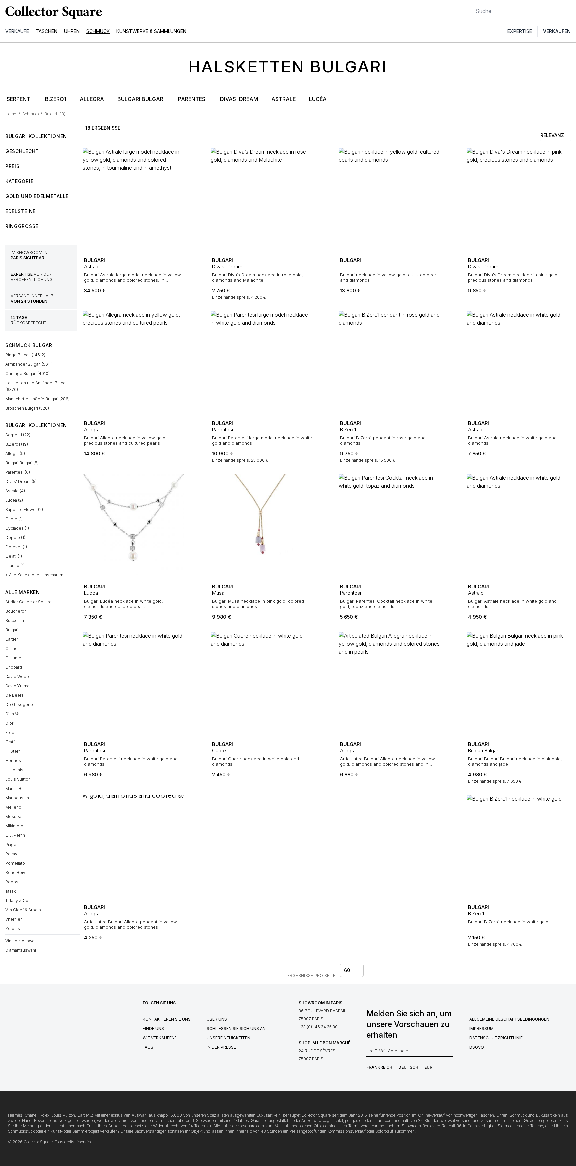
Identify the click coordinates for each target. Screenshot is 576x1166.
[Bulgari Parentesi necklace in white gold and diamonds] (133, 682)
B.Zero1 (55, 99)
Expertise (519, 31)
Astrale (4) (15, 490)
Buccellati (14, 620)
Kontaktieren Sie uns (167, 1019)
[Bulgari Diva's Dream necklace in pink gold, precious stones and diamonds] (517, 198)
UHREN (72, 31)
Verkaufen (557, 31)
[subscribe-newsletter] (450, 1052)
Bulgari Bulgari (141, 99)
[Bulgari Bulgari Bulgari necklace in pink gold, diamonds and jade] (517, 682)
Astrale (283, 99)
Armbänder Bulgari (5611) (29, 364)
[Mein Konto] (568, 12)
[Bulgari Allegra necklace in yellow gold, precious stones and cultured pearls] (133, 361)
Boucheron (16, 611)
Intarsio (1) (15, 565)
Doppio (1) (15, 537)
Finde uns (153, 1028)
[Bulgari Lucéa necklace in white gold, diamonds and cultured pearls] (133, 524)
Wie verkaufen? (160, 1037)
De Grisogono (19, 704)
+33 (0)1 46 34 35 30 (318, 1026)
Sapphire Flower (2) (24, 509)
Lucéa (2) (14, 500)
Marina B (13, 788)
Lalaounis (14, 769)
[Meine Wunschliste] (540, 12)
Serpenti (19, 99)
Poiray (11, 853)
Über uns (217, 1019)
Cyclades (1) (17, 528)
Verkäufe (17, 31)
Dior (9, 723)
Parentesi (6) (17, 472)
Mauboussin (17, 797)
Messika (13, 816)
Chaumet (14, 657)
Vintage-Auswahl (21, 940)
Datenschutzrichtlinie (496, 1037)
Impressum (481, 1028)
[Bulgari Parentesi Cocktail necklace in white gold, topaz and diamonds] (389, 524)
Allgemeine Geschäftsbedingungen (509, 1019)
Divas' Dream (239, 99)
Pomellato (15, 863)
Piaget (11, 844)
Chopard (13, 667)
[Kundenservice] (526, 12)
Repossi (13, 881)
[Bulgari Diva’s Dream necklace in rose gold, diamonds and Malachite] (261, 198)
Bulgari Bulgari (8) (22, 462)
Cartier (11, 639)
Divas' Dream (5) (21, 481)
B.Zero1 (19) (16, 444)
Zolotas (12, 928)
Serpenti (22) (17, 434)
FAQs (148, 1047)
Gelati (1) (13, 556)
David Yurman (18, 685)
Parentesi (192, 99)
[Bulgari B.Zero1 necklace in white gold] (517, 845)
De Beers (14, 695)
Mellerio (13, 807)
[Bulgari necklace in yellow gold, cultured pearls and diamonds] (389, 198)
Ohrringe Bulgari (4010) (27, 373)
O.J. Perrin (15, 835)
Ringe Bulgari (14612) (25, 354)
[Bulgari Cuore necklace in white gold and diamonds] (261, 682)
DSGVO (476, 1047)
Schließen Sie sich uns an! (237, 1028)
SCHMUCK (98, 31)
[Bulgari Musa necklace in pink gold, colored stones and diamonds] (261, 524)
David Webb (17, 676)
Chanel (12, 648)
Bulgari (11, 629)
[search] (470, 8)
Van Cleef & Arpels (23, 909)
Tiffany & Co (16, 900)
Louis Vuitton (18, 779)
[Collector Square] (52, 12)
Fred (9, 732)
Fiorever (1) (16, 546)
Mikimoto (14, 825)
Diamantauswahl (20, 950)
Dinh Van (13, 713)
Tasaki (11, 891)
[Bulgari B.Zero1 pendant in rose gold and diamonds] (389, 361)
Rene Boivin (17, 872)
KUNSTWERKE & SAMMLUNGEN (151, 31)
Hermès (13, 760)
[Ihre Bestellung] (555, 12)
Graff (10, 741)
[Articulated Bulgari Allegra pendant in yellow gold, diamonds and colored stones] (133, 845)
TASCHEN (46, 31)
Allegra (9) (15, 453)
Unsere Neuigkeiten (228, 1037)
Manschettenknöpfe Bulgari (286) (37, 398)
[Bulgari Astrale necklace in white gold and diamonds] (517, 361)
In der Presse (221, 1047)
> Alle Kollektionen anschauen (34, 574)
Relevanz (552, 135)
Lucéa (318, 99)
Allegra (92, 99)
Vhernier (13, 919)
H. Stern (13, 751)
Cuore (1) (14, 518)
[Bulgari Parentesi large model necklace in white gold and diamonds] (261, 361)
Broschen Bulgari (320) (27, 408)
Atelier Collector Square (28, 601)
